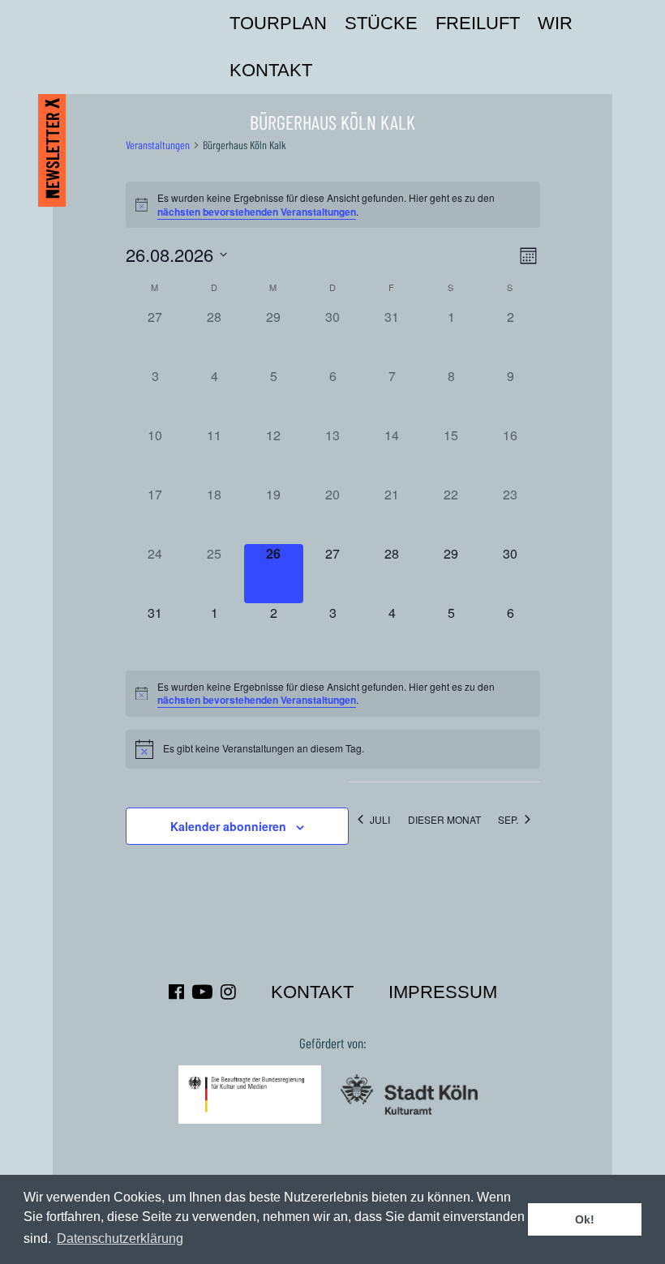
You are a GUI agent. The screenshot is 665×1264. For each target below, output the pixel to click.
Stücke (381, 23)
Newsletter (52, 148)
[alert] (333, 205)
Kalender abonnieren (228, 826)
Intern (358, 70)
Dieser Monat (444, 819)
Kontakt (271, 70)
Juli (380, 819)
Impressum (442, 992)
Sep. (508, 819)
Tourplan (278, 23)
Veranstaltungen (158, 145)
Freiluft (477, 23)
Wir (555, 23)
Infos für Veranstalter (330, 70)
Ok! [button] (584, 1219)
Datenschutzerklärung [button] (120, 1238)
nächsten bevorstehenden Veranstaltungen (256, 211)
